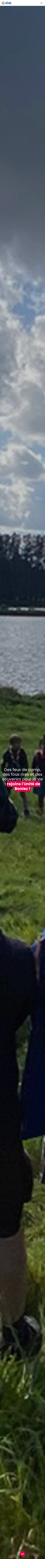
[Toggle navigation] (41, 3)
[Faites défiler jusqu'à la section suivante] (22, 1553)
